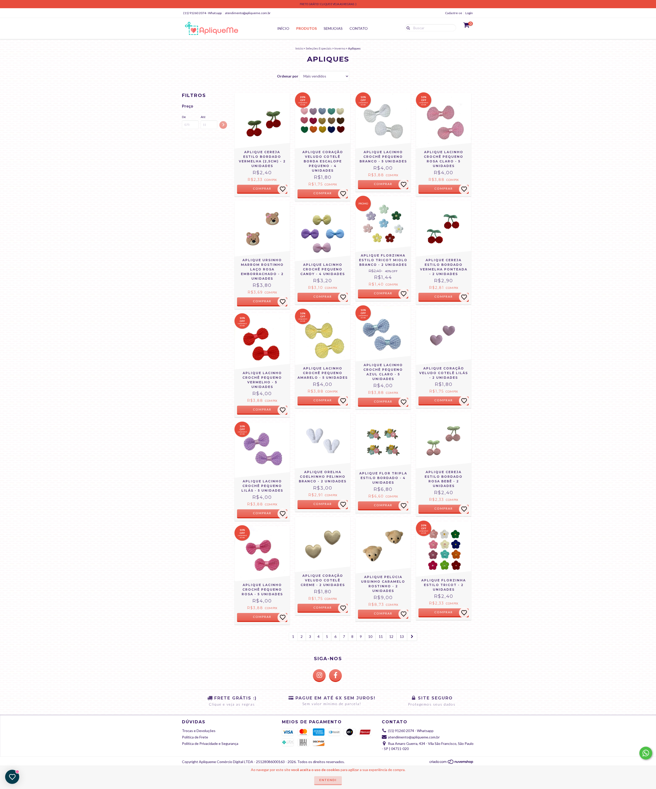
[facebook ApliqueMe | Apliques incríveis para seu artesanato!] (335, 675)
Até (203, 117)
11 (381, 636)
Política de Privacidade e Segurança (210, 743)
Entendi (328, 780)
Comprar (322, 193)
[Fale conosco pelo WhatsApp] (645, 753)
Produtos (306, 28)
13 (402, 636)
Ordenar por (287, 76)
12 (391, 636)
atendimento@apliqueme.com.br (248, 13)
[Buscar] (407, 27)
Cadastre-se (453, 13)
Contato (359, 28)
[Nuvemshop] (451, 763)
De (184, 117)
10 (370, 636)
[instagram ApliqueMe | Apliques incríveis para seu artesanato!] (319, 675)
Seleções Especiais (319, 48)
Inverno (339, 48)
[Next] (412, 636)
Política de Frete (195, 737)
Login (469, 13)
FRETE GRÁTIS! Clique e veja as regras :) (328, 4)
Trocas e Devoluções (199, 730)
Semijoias (333, 28)
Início (283, 28)
